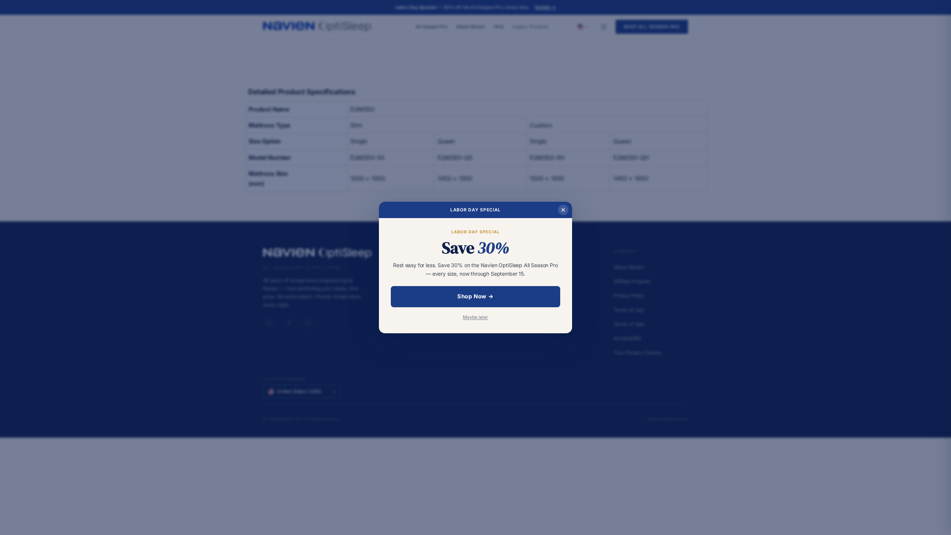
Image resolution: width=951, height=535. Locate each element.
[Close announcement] (563, 210)
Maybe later (475, 317)
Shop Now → (475, 296)
